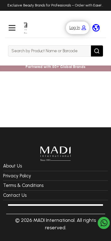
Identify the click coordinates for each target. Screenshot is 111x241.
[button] (74, 28)
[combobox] (49, 51)
